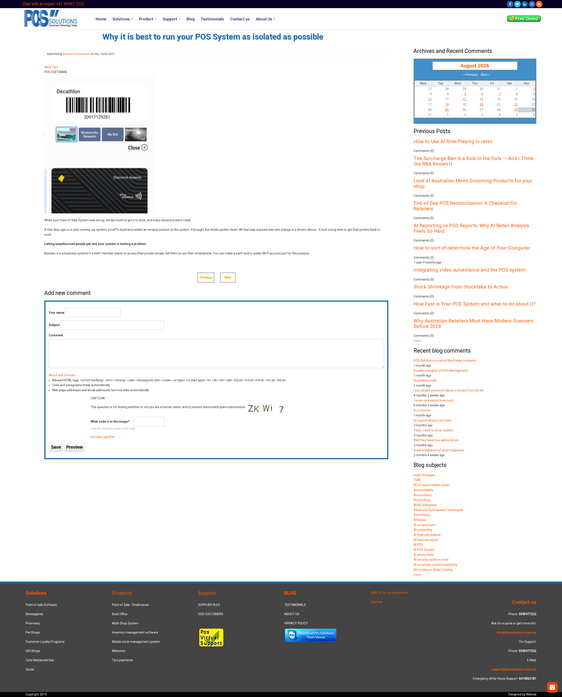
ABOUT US (291, 614)
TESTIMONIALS (295, 605)
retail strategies (424, 475)
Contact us (240, 19)
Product (146, 19)
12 (464, 99)
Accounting (421, 500)
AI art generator (425, 525)
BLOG (290, 593)
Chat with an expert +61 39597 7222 (53, 4)
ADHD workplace (425, 505)
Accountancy (423, 495)
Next (228, 277)
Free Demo (526, 18)
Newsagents (34, 614)
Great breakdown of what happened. (439, 450)
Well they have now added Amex (436, 440)
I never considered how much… (435, 400)
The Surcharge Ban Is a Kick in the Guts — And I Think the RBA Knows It (474, 161)
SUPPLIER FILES (209, 605)
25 (447, 110)
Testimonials (212, 19)
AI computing (423, 529)
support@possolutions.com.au (513, 669)
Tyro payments (122, 660)
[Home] (50, 18)
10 (430, 99)
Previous (206, 277)
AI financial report (426, 540)
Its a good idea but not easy (432, 420)
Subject (54, 325)
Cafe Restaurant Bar (40, 660)
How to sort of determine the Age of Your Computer (472, 248)
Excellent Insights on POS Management (441, 370)
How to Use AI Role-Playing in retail (453, 141)
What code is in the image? (110, 421)
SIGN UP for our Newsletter (389, 592)
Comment (56, 335)
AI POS (418, 544)
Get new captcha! (103, 437)
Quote (30, 669)
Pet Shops (33, 632)
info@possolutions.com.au (516, 632)
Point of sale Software (41, 605)
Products (122, 593)
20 (481, 104)
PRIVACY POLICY (296, 623)
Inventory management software (135, 632)
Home (101, 19)
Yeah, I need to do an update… (434, 430)
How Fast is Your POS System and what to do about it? (474, 304)
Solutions (121, 19)
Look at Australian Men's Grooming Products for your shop (473, 183)
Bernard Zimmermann (76, 54)
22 (516, 104)
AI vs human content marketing (435, 564)
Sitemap (376, 602)
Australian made (425, 380)
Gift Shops (33, 651)
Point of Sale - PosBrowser (130, 605)
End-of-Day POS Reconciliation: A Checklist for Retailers (465, 205)
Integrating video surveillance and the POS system (470, 270)
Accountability (423, 490)
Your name (56, 312)
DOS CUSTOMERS (210, 614)
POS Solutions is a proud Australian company (445, 360)
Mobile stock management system (136, 641)
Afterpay (420, 520)
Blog (190, 19)
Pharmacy (33, 623)
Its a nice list (422, 410)
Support (170, 19)
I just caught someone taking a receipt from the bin (449, 390)
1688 (417, 480)
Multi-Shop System (125, 623)
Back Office (120, 614)
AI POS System (424, 549)
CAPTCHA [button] (98, 398)
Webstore (118, 651)
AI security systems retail (431, 559)
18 (447, 104)
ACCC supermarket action (432, 485)
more (417, 340)
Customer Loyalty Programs (45, 641)
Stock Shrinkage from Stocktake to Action (461, 287)
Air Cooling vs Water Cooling (433, 569)
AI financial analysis (427, 535)
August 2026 (475, 65)
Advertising (421, 515)
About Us (264, 19)
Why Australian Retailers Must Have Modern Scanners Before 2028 (474, 323)
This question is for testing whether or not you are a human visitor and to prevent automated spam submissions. (168, 417)
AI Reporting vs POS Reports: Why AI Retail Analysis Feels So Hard (471, 228)
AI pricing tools (424, 555)
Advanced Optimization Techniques (438, 510)
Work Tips (51, 67)
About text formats (62, 375)
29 (516, 110)
